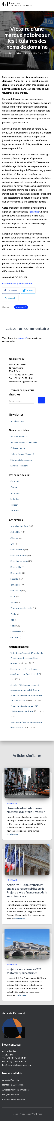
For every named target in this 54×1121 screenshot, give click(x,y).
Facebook (15, 481)
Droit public (15, 567)
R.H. (12, 619)
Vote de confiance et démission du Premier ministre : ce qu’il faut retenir (26, 658)
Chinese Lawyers (18, 448)
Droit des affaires (18, 555)
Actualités (15, 532)
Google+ (14, 487)
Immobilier (15, 584)
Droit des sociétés (19, 561)
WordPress (37, 1114)
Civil (12, 543)
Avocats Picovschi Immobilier (24, 442)
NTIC (13, 596)
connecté (22, 338)
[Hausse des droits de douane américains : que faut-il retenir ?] (27, 782)
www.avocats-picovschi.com (17, 283)
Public (13, 614)
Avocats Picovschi (18, 436)
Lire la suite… (14, 834)
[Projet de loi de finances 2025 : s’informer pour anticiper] (27, 943)
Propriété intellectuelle (21, 608)
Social (13, 625)
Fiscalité (14, 578)
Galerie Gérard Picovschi (22, 454)
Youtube (14, 510)
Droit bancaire (17, 549)
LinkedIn (14, 499)
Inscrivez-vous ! (17, 421)
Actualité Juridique (19, 526)
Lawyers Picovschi (19, 465)
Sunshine (34, 211)
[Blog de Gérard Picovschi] (19, 4)
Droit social (15, 573)
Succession (15, 631)
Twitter (14, 504)
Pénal (13, 602)
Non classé (21, 307)
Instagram (15, 493)
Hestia (15, 1114)
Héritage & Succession (21, 460)
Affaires (14, 538)
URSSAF (14, 637)
